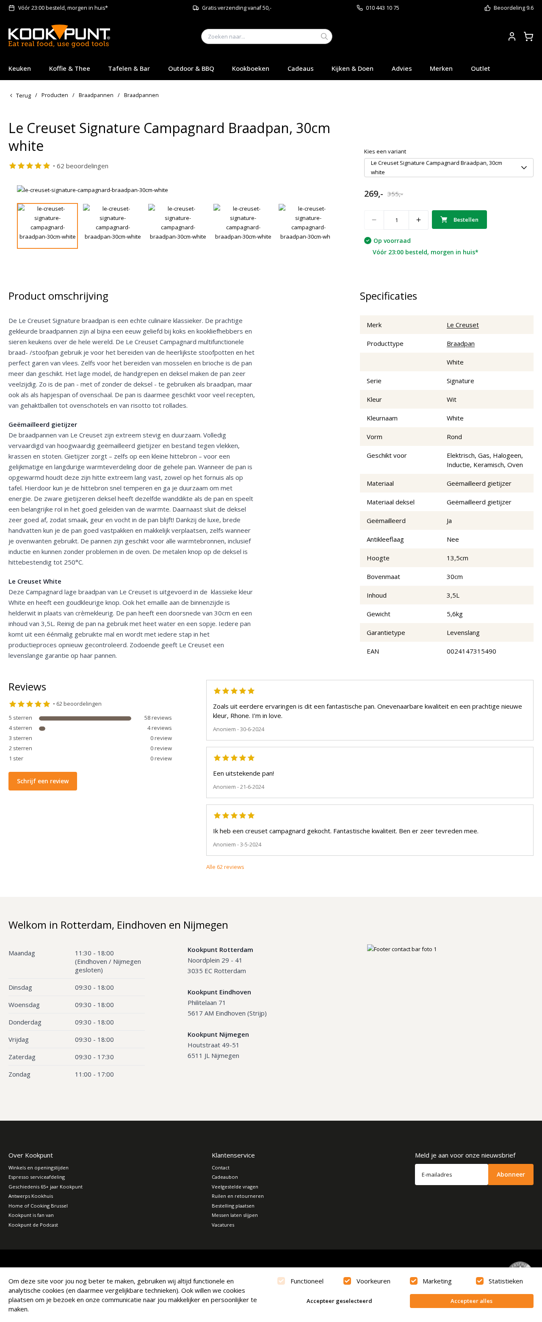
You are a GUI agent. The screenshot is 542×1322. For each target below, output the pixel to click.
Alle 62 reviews (225, 867)
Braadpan (461, 343)
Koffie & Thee (69, 68)
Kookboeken (250, 68)
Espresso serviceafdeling (36, 1177)
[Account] (512, 36)
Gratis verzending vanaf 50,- (236, 7)
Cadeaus (301, 68)
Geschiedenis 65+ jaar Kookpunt (45, 1186)
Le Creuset (463, 324)
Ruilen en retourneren (238, 1196)
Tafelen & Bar (129, 68)
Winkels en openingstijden (38, 1167)
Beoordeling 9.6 (514, 7)
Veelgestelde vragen (235, 1186)
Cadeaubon (225, 1177)
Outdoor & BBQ (191, 68)
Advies (402, 68)
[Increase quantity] (419, 220)
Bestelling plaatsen (233, 1205)
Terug (23, 95)
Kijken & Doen (352, 68)
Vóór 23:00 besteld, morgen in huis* (63, 7)
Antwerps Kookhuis (30, 1196)
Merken (441, 68)
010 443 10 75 (382, 7)
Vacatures (223, 1225)
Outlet (480, 68)
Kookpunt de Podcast (33, 1225)
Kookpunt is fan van (31, 1215)
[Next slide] (319, 190)
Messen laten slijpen (235, 1215)
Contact (221, 1167)
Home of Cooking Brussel (38, 1205)
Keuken (19, 68)
